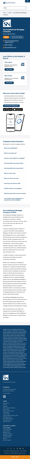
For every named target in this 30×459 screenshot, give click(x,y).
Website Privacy (6, 421)
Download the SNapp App (11, 105)
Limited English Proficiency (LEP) (10, 415)
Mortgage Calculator (7, 433)
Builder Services (6, 432)
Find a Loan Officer (7, 429)
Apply (6, 37)
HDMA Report (6, 412)
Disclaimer (5, 406)
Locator (10, 12)
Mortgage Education (7, 435)
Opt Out (5, 438)
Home (4, 12)
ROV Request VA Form (8, 418)
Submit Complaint (7, 440)
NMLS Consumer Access (8, 410)
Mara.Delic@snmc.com (10, 47)
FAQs (5, 8)
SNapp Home (6, 403)
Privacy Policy (6, 409)
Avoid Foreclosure (7, 437)
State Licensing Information (9, 407)
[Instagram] (23, 449)
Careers (4, 404)
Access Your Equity (17, 37)
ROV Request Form (7, 417)
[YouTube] (20, 449)
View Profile (9, 69)
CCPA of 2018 (6, 413)
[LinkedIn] (17, 449)
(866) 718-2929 (8, 45)
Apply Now (15, 457)
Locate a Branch (6, 430)
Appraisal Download (7, 420)
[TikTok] (14, 449)
